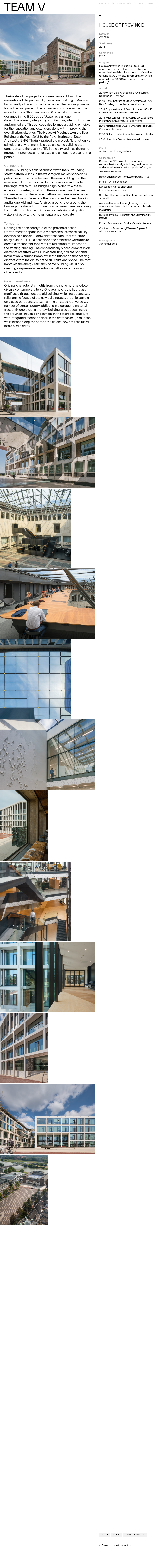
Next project (121, 1545)
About (130, 3)
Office (105, 1534)
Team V (24, 6)
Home (102, 3)
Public (117, 1534)
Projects (113, 3)
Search (151, 3)
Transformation (134, 1534)
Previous (106, 1545)
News (122, 3)
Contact (140, 3)
